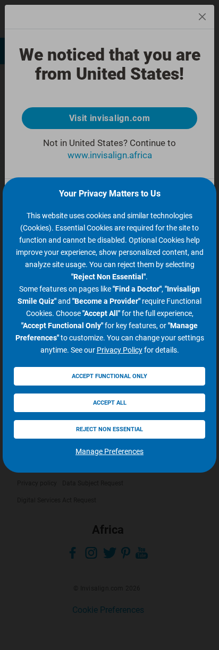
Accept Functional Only (109, 376)
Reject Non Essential (109, 429)
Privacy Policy (119, 350)
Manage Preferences (109, 451)
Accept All (110, 402)
